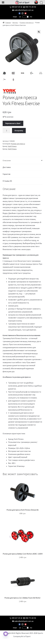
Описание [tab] (7, 160)
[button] (39, 32)
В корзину (19, 130)
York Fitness (12, 146)
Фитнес (15, 22)
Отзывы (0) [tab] (7, 181)
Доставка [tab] (7, 167)
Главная (8, 22)
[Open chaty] (5, 633)
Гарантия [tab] (6, 174)
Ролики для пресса (26, 22)
